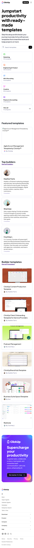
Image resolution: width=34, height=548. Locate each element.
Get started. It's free (15, 475)
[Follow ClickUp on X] (11, 534)
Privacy (16, 538)
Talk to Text (5, 510)
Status (3, 538)
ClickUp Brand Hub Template (15, 370)
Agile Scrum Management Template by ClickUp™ (14, 147)
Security (9, 538)
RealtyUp (7, 423)
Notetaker (4, 505)
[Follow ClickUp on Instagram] (8, 534)
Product (4, 518)
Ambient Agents (6, 502)
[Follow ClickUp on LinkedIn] (3, 534)
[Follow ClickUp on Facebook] (5, 534)
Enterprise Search (6, 507)
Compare (4, 521)
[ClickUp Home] (6, 2)
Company (4, 525)
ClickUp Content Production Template (15, 288)
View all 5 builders (7, 164)
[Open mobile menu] (31, 2)
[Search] (30, 47)
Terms (21, 538)
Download (4, 514)
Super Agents (5, 499)
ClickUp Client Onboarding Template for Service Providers (16, 316)
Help (3, 529)
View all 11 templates (8, 264)
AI (2, 494)
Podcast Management (12, 344)
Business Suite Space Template (16, 396)
